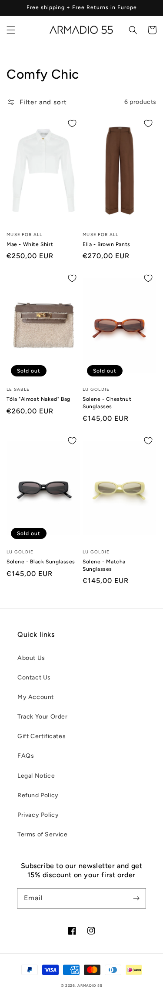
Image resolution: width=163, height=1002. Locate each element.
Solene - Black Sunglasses (41, 562)
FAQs (25, 755)
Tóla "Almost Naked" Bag (38, 399)
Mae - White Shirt (30, 244)
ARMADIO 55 (89, 985)
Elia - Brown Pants (106, 244)
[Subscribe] (136, 898)
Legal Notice (36, 775)
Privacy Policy (38, 815)
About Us (31, 658)
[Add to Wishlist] (72, 123)
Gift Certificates (41, 736)
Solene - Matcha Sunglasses (104, 565)
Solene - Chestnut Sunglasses (107, 402)
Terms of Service (42, 834)
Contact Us (34, 677)
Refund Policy (38, 795)
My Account (35, 697)
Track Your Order (42, 716)
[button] (10, 30)
